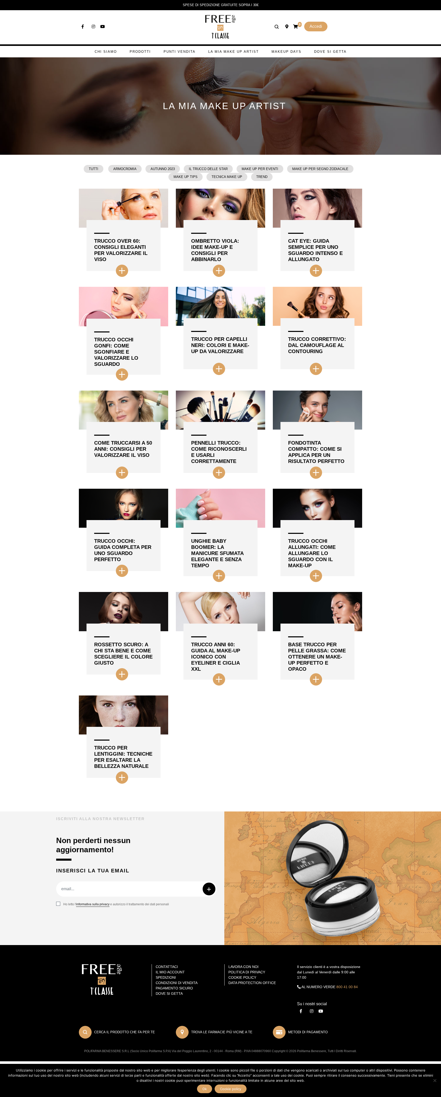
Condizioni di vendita (177, 983)
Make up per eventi (260, 169)
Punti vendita (179, 52)
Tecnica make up (227, 177)
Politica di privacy (246, 972)
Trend (261, 177)
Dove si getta (330, 52)
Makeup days (286, 52)
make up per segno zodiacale (320, 169)
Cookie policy (230, 1089)
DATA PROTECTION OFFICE (252, 983)
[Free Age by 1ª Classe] (220, 26)
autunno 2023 (163, 169)
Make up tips (186, 177)
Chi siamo (106, 52)
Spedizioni (166, 977)
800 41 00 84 (347, 987)
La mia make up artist (233, 52)
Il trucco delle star (208, 169)
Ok (204, 1089)
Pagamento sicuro (174, 988)
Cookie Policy (242, 977)
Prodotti (140, 52)
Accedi (316, 26)
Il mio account (170, 972)
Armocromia (125, 169)
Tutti (93, 169)
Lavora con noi (243, 967)
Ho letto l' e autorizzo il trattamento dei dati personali (116, 904)
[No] (434, 1080)
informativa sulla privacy (92, 904)
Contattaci (167, 967)
